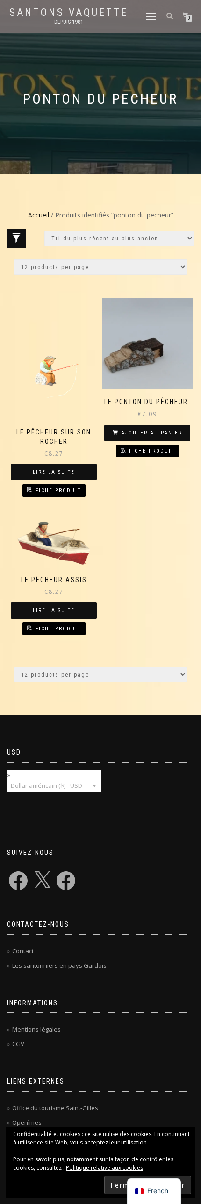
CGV (18, 1043)
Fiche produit (58, 490)
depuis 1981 (68, 22)
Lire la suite (54, 472)
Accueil (38, 214)
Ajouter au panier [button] (151, 433)
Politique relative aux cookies (104, 1168)
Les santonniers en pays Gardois (59, 965)
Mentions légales (36, 1029)
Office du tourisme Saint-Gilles (55, 1108)
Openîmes (27, 1122)
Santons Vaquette (68, 12)
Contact (23, 951)
